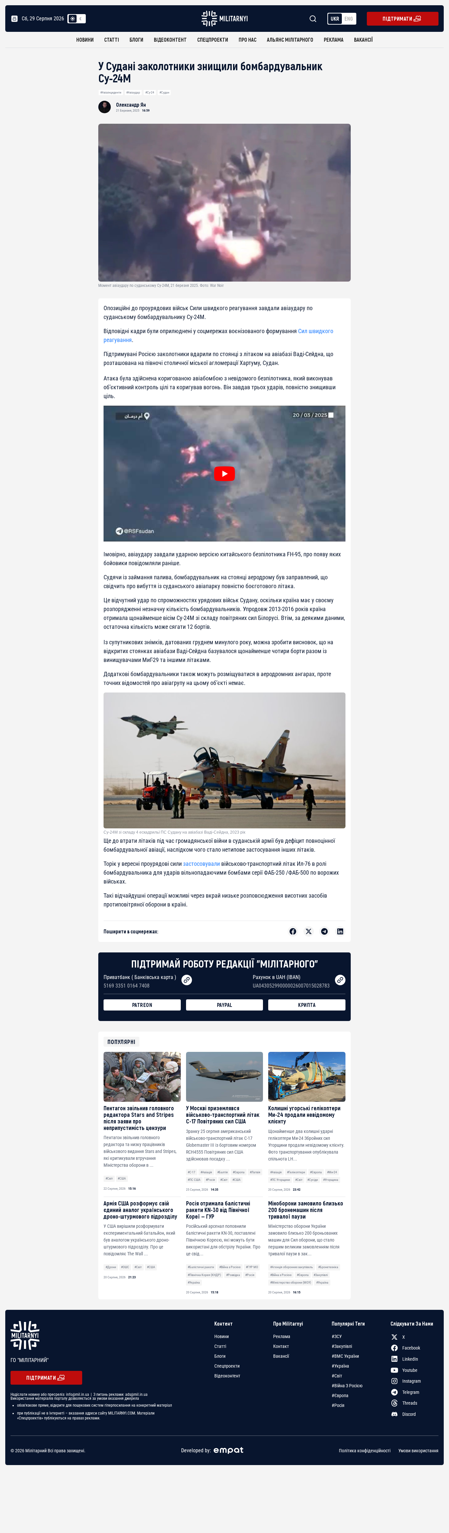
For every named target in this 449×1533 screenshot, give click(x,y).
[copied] (186, 980)
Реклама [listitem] (281, 1336)
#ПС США (194, 1180)
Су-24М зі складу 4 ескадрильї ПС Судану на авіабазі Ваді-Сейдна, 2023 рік (174, 832)
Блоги (136, 39)
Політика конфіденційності (364, 1450)
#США (122, 1178)
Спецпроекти (212, 39)
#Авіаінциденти (110, 92)
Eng (348, 18)
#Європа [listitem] (340, 1395)
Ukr (335, 18)
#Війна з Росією (230, 1267)
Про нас (247, 39)
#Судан (164, 92)
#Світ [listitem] (337, 1375)
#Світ (109, 1178)
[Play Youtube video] (224, 474)
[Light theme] (73, 19)
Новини (85, 39)
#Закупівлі (321, 1275)
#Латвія (255, 1172)
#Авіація (206, 1172)
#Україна (194, 1282)
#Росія (210, 1180)
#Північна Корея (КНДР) (204, 1275)
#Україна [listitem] (340, 1366)
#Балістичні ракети (201, 1267)
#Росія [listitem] (338, 1405)
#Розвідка (233, 1275)
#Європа (239, 1172)
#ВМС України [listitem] (345, 1356)
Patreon (142, 1005)
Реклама (333, 39)
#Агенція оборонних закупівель (291, 1267)
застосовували (201, 863)
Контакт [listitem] (281, 1346)
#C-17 (191, 1172)
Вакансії (363, 39)
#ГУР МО (252, 1267)
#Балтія (222, 1172)
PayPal (224, 1005)
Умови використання (418, 1450)
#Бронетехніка (328, 1267)
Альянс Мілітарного (290, 39)
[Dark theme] (80, 19)
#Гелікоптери (296, 1172)
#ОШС (125, 1267)
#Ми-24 (332, 1172)
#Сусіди (312, 1180)
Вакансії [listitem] (281, 1356)
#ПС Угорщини (280, 1180)
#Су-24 (149, 92)
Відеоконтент (170, 39)
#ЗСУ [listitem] (337, 1336)
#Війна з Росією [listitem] (347, 1385)
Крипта (307, 1005)
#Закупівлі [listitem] (342, 1346)
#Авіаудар (133, 92)
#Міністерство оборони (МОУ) (290, 1282)
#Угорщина (330, 1180)
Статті (111, 39)
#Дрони (111, 1267)
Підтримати (397, 18)
